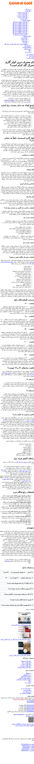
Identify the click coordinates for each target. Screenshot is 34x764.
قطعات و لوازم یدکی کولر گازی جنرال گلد (15, 44)
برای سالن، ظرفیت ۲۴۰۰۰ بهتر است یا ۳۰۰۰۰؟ (18, 577)
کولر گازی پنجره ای (22, 15)
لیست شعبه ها (30, 716)
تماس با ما (28, 52)
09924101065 (30, 706)
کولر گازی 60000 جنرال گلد (19, 33)
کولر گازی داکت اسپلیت (24, 667)
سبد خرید (31, 56)
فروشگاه (28, 673)
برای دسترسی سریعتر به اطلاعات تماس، (23, 724)
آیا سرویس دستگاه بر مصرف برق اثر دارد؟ (19, 588)
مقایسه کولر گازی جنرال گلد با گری (21, 625)
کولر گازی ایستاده (22, 12)
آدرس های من (27, 691)
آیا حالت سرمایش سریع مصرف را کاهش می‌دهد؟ (17, 594)
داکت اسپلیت (23, 19)
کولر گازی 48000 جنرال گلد (19, 31)
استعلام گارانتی (26, 47)
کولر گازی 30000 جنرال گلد (19, 28)
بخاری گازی (24, 39)
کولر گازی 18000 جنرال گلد (19, 25)
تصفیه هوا (24, 41)
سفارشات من (27, 690)
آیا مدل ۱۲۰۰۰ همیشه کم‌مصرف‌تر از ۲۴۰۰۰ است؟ (17, 572)
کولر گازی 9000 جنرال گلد (20, 22)
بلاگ (29, 50)
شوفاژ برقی (24, 37)
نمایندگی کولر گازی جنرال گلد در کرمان (20, 655)
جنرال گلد (28, 9)
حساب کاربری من (26, 688)
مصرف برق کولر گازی (21, 462)
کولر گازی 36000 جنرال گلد (19, 30)
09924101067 (30, 710)
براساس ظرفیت (26, 20)
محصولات (7, 561)
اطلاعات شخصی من (25, 693)
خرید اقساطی (27, 675)
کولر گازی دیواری (22, 17)
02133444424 (30, 702)
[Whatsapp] (17, 742)
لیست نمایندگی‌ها (26, 676)
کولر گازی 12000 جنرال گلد (19, 23)
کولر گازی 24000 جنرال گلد (19, 26)
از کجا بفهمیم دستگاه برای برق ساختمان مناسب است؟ (16, 605)
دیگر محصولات (27, 36)
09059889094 (30, 711)
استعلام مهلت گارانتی (25, 678)
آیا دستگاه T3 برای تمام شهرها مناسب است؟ (19, 583)
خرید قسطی (27, 49)
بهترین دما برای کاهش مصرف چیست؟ (20, 599)
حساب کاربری (30, 58)
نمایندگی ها (28, 45)
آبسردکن (25, 42)
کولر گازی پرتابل (22, 14)
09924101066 (30, 708)
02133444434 (30, 700)
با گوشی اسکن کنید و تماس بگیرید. (24, 725)
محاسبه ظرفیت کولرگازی (20, 34)
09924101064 (30, 705)
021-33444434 (30, 54)
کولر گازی (28, 11)
